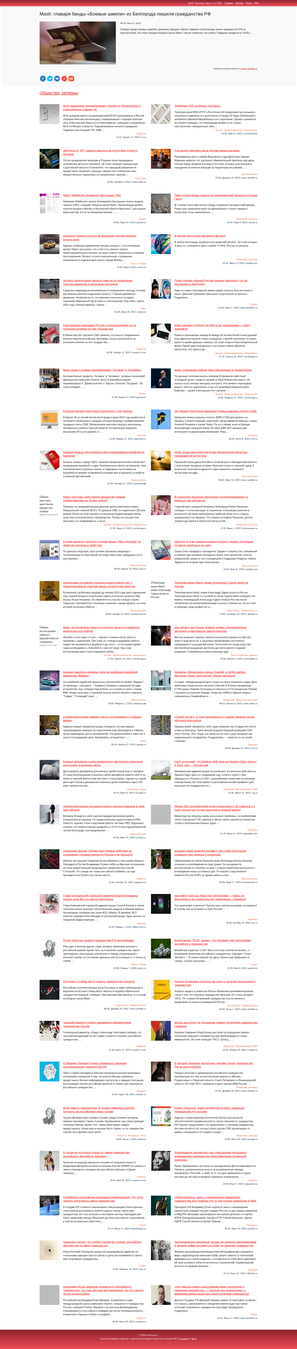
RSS (256, 3)
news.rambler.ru (249, 68)
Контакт (239, 3)
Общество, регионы (59, 93)
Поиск (249, 3)
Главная (229, 3)
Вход (194, 1339)
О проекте (184, 1339)
